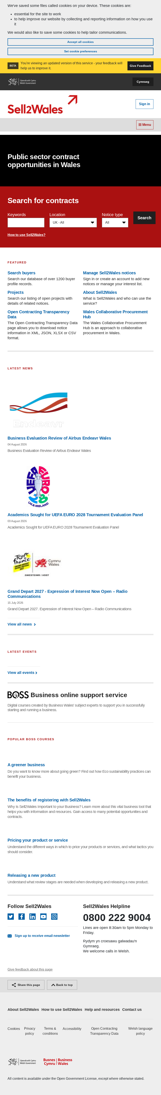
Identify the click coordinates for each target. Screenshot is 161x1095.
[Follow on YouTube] (43, 916)
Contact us (132, 1009)
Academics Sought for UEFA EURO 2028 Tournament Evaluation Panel (75, 514)
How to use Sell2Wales (62, 1009)
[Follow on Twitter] (11, 916)
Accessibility (72, 1029)
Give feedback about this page (30, 969)
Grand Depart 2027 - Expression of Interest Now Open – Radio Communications (67, 594)
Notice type (112, 214)
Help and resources (102, 1009)
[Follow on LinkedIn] (32, 916)
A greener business (26, 764)
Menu (146, 124)
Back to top (64, 985)
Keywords (17, 214)
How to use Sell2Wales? (26, 235)
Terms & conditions (50, 1031)
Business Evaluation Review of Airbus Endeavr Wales (59, 438)
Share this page (28, 985)
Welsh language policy (140, 1031)
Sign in (144, 104)
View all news (20, 624)
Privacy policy (29, 1031)
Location (57, 214)
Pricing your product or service (38, 840)
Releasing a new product (31, 875)
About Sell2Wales (23, 1009)
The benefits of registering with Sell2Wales (49, 800)
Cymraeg (143, 81)
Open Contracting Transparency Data (104, 1031)
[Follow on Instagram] (54, 916)
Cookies (14, 1029)
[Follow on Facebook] (21, 916)
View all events (21, 673)
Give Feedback (140, 65)
